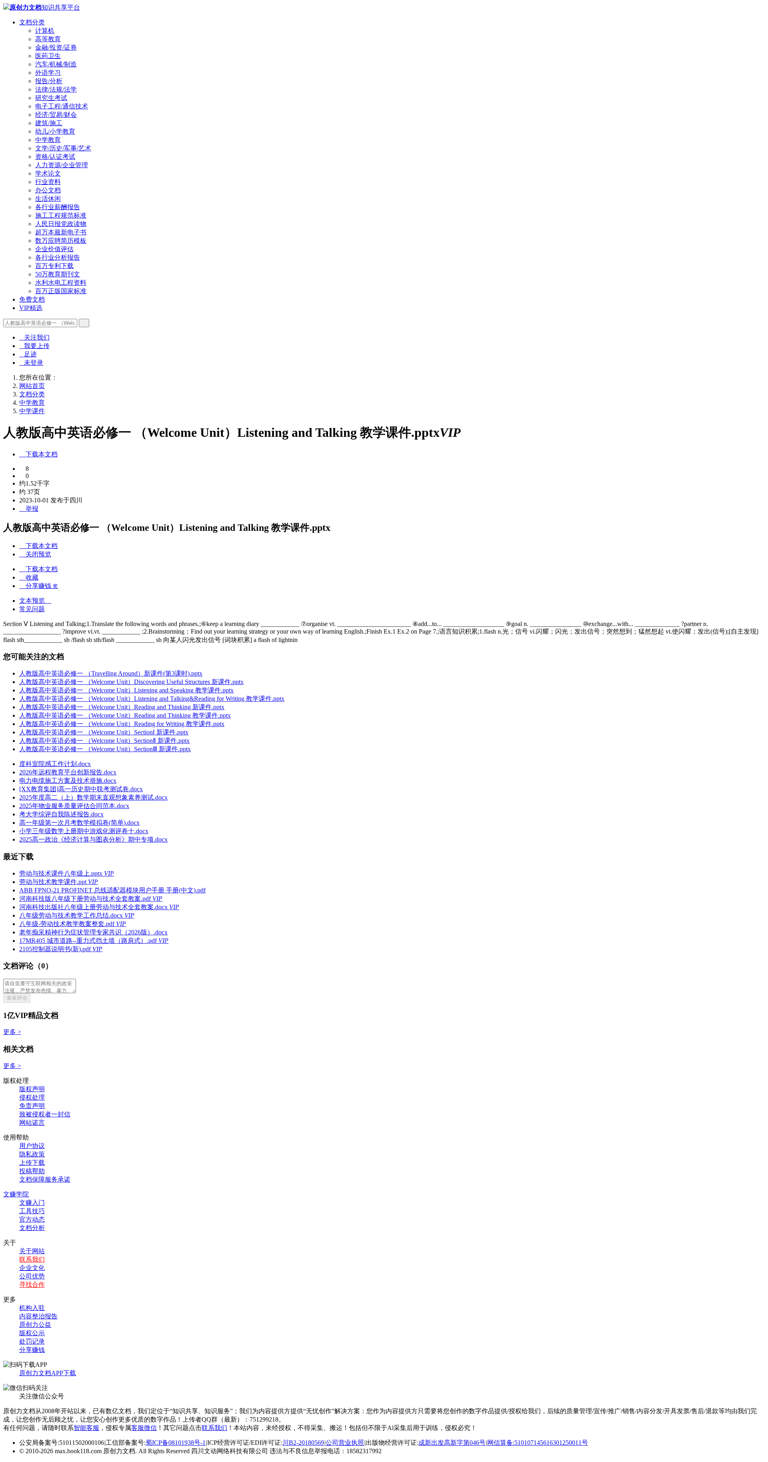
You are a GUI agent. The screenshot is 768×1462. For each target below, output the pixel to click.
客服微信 (144, 1427)
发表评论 (16, 998)
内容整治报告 (38, 1316)
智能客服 (86, 1427)
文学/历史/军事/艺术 (63, 148)
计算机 (44, 30)
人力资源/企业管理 (61, 165)
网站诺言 (32, 1122)
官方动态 (32, 1219)
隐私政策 (32, 1154)
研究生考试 (51, 97)
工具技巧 (32, 1211)
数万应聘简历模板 (60, 240)
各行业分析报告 (57, 257)
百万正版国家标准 (60, 291)
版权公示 (32, 1333)
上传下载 (32, 1162)
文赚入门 (32, 1202)
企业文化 (32, 1267)
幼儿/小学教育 (55, 131)
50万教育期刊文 (57, 274)
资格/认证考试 (55, 156)
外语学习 (48, 72)
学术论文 (48, 173)
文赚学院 (16, 1194)
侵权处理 (32, 1097)
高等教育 (48, 39)
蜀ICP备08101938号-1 (176, 1442)
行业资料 (48, 181)
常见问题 (32, 609)
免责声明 (32, 1105)
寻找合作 (32, 1284)
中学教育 (48, 139)
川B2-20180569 (303, 1442)
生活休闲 (48, 198)
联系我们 (32, 1259)
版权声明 (32, 1089)
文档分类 (32, 22)
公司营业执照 (345, 1442)
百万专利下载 (54, 265)
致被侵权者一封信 (44, 1114)
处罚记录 (32, 1341)
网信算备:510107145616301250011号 (537, 1442)
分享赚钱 (32, 1349)
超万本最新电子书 (60, 232)
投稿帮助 (32, 1171)
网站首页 (32, 385)
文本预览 (35, 600)
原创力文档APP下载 (47, 1373)
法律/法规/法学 (56, 89)
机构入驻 (32, 1307)
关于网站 (32, 1251)
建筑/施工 (48, 123)
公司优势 (32, 1276)
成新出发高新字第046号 (452, 1442)
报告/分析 (48, 81)
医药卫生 (48, 55)
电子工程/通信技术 (61, 106)
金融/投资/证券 (56, 47)
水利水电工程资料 (60, 282)
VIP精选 (30, 307)
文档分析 (32, 1227)
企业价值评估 (54, 249)
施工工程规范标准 (60, 215)
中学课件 (32, 411)
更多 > (12, 1031)
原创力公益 (35, 1324)
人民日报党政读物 (60, 223)
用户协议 (32, 1145)
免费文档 (32, 299)
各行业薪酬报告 (57, 207)
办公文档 (48, 190)
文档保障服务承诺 (44, 1179)
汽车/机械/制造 (56, 64)
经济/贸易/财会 (56, 114)
